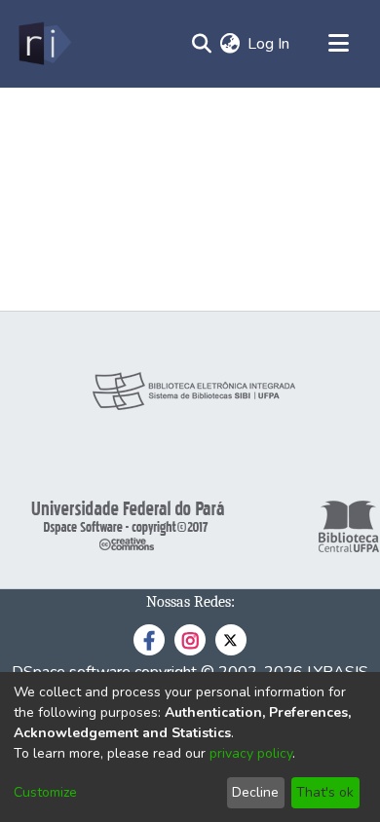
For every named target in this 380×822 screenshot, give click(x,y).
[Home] (43, 43)
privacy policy (250, 753)
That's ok (325, 792)
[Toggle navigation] (338, 43)
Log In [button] (269, 44)
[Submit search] (201, 44)
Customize (45, 792)
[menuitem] (229, 44)
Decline (255, 792)
